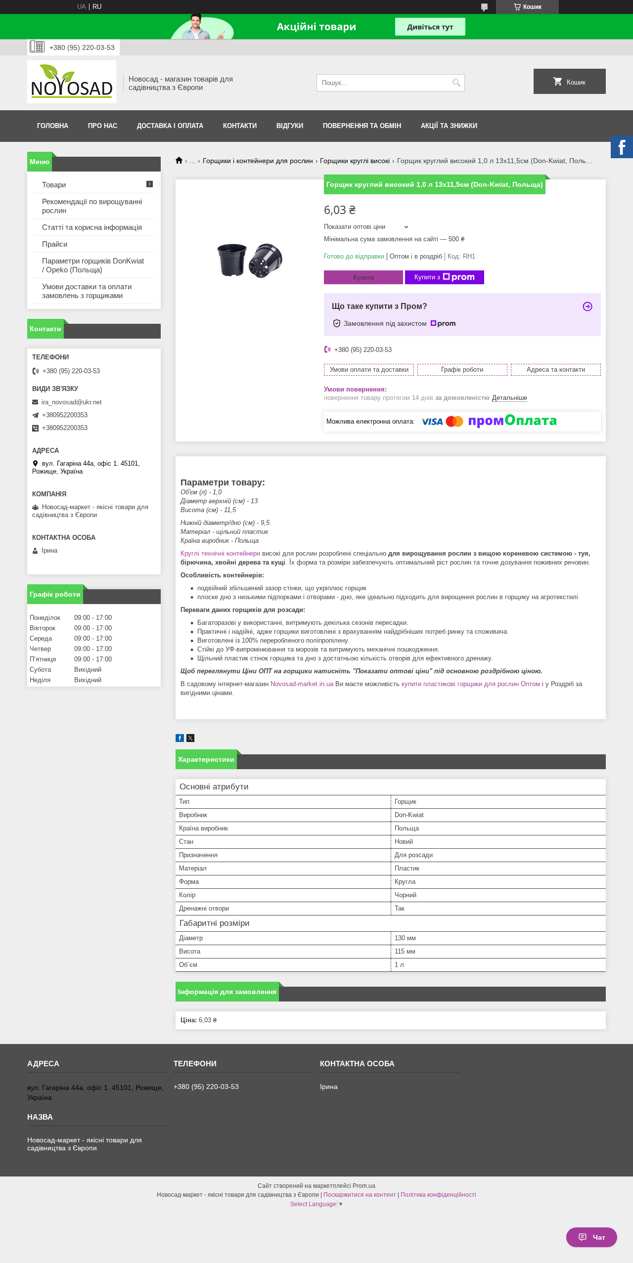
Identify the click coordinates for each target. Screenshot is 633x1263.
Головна (52, 126)
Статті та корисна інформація (92, 227)
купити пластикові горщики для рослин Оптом (471, 684)
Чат (599, 1237)
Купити (363, 277)
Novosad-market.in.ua (302, 684)
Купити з (427, 277)
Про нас (102, 126)
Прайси (54, 244)
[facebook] (180, 739)
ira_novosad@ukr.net (72, 402)
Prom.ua (364, 1185)
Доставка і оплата (170, 126)
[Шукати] (456, 82)
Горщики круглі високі (355, 161)
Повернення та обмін (362, 126)
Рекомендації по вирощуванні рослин (92, 206)
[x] (190, 739)
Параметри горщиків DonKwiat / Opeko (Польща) (93, 265)
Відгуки (289, 126)
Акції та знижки (449, 126)
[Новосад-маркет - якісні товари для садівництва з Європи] (71, 82)
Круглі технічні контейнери (220, 553)
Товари (54, 184)
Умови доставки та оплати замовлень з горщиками (87, 291)
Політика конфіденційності (438, 1194)
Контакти (240, 126)
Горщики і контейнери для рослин (258, 161)
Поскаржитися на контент (359, 1194)
